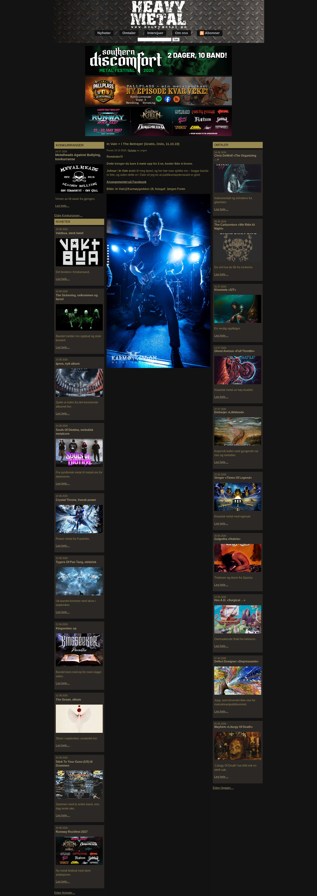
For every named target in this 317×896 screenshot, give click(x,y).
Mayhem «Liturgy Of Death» (233, 726)
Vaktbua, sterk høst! (69, 233)
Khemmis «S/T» (225, 289)
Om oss (181, 33)
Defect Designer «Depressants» (236, 661)
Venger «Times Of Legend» (233, 477)
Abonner (212, 33)
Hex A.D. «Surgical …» (229, 600)
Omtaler (129, 33)
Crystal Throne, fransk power (76, 499)
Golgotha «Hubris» (227, 538)
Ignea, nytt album (68, 363)
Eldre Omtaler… (223, 787)
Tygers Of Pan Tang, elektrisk (76, 562)
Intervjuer (155, 33)
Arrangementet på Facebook (126, 182)
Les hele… (62, 205)
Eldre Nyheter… (64, 892)
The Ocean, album (68, 699)
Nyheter (104, 33)
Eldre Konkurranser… (68, 215)
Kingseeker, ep (66, 628)
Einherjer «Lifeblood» (229, 412)
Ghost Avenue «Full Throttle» (234, 351)
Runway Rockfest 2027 (72, 831)
